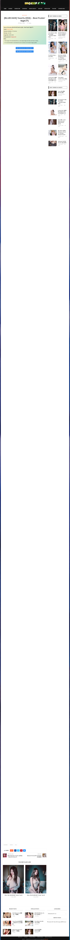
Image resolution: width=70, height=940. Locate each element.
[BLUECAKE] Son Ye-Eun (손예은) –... (39, 914)
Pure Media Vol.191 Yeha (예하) (62, 78)
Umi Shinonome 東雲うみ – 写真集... (17, 914)
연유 (16, 844)
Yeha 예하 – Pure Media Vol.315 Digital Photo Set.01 (62, 121)
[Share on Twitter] (18, 850)
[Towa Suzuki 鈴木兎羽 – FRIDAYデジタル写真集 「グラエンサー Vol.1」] (7, 923)
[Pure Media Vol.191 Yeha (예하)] (62, 70)
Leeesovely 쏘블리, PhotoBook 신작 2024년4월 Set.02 (52, 79)
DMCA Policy (40, 937)
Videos (14, 12)
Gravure (40, 8)
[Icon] (53, 48)
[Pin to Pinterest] (21, 850)
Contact (25, 937)
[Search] (36, 17)
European (24, 8)
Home (5, 8)
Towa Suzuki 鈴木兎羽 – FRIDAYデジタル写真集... (17, 923)
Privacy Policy (32, 937)
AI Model (10, 8)
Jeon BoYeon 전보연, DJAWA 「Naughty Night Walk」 (52, 34)
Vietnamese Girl (7, 12)
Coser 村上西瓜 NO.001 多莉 (61, 92)
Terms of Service (48, 937)
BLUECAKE (5, 844)
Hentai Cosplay (32, 8)
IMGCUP (46, 939)
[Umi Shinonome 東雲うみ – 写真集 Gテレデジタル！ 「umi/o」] (7, 915)
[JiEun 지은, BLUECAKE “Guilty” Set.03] (35, 879)
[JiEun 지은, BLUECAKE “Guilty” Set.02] (13, 879)
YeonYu (11, 844)
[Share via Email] (24, 850)
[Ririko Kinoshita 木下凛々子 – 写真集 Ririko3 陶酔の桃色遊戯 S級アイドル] (7, 931)
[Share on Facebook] (15, 850)
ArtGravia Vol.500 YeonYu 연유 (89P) (62, 142)
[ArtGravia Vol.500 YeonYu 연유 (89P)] (52, 143)
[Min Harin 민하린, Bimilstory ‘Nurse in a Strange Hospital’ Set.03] (62, 47)
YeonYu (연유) (10, 29)
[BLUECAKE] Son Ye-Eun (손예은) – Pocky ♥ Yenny (62, 34)
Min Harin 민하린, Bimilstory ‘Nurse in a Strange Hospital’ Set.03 (62, 57)
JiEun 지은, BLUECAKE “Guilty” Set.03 (36, 895)
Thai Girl (54, 8)
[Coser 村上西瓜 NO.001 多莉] (52, 93)
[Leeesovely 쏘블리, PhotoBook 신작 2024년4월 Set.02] (52, 70)
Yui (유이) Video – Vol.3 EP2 (52, 56)
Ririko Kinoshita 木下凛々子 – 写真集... (17, 930)
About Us (20, 937)
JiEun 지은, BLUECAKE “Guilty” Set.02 (13, 895)
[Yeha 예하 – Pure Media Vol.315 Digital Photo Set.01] (52, 122)
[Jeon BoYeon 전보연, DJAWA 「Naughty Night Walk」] (52, 25)
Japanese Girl (61, 8)
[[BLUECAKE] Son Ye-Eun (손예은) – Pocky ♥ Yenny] (62, 25)
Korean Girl (47, 8)
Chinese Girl (17, 8)
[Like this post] (12, 850)
